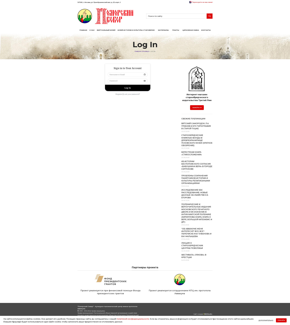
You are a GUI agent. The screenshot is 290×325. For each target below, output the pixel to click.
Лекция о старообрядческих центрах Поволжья (192, 245)
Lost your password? (132, 94)
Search (210, 16)
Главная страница (142, 51)
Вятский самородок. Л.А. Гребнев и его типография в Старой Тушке (196, 126)
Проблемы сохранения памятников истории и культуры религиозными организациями (195, 179)
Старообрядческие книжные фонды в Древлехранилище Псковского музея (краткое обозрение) (196, 140)
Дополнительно (266, 320)
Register (118, 94)
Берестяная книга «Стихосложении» (191, 153)
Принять (281, 320)
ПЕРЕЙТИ (196, 107)
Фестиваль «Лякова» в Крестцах (193, 256)
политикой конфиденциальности (133, 319)
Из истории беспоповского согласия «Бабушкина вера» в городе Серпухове (196, 165)
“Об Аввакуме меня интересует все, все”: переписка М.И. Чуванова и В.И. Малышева (196, 232)
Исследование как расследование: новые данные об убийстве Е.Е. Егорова (194, 194)
